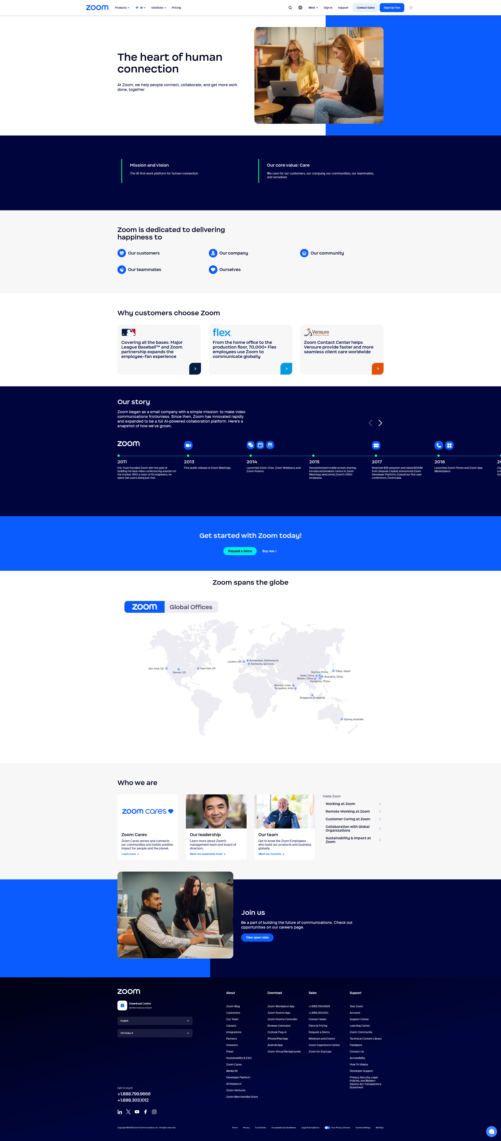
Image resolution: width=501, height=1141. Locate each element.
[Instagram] (154, 1111)
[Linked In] (119, 1111)
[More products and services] (411, 8)
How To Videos (359, 1064)
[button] (380, 423)
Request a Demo (319, 1032)
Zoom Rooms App (279, 1013)
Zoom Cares (234, 1064)
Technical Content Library (366, 1038)
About (230, 993)
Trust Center (260, 1127)
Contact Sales (366, 7)
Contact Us (357, 1051)
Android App (275, 1045)
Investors (232, 1045)
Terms (235, 1127)
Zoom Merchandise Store (242, 1097)
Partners (231, 1038)
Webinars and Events (322, 1038)
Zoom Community (361, 1032)
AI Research (233, 1084)
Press (229, 1051)
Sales (312, 993)
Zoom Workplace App (281, 1006)
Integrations (233, 1032)
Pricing (176, 7)
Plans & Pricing (318, 1025)
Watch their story (178, 369)
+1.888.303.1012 (133, 1100)
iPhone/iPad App (278, 1038)
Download (275, 993)
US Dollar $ (127, 1033)
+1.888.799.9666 (134, 1094)
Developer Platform (238, 1077)
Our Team (232, 1019)
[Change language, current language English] (300, 8)
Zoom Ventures (235, 1090)
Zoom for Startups (320, 1051)
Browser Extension (279, 1025)
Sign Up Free (392, 7)
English (124, 1020)
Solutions (157, 7)
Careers (231, 1025)
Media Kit (232, 1071)
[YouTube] (137, 1111)
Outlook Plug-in (277, 1032)
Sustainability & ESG (239, 1058)
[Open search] (290, 8)
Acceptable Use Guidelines (283, 1127)
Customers (233, 1013)
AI (141, 7)
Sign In (328, 7)
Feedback (356, 1045)
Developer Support (361, 1071)
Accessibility (357, 1058)
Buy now (268, 551)
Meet (312, 7)
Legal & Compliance (310, 1127)
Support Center (359, 1019)
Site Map (380, 1127)
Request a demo (240, 551)
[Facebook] (145, 1111)
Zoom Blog (233, 1006)
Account (355, 1013)
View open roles (257, 937)
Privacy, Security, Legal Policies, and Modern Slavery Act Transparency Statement (365, 1082)
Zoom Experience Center (324, 1045)
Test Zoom (356, 1006)
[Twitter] (128, 1111)
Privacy (246, 1127)
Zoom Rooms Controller (282, 1019)
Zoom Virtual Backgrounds (284, 1051)
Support (343, 7)
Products (121, 7)
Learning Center (360, 1025)
